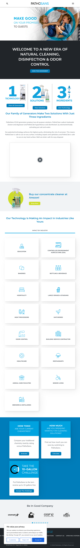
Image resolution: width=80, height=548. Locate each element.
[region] (25, 534)
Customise (12, 540)
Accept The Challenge (24, 491)
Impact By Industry (40, 230)
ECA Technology (64, 108)
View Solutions (40, 108)
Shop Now (34, 203)
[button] (32, 522)
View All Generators (15, 105)
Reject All (25, 540)
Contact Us (60, 536)
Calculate (55, 454)
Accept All (38, 540)
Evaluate (24, 454)
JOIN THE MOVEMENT (40, 71)
